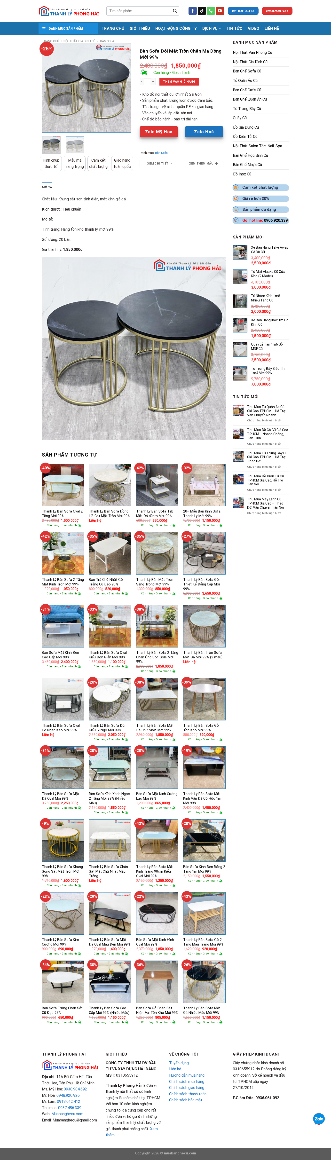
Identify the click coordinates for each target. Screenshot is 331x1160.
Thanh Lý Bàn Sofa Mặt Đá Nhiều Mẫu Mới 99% (202, 1010)
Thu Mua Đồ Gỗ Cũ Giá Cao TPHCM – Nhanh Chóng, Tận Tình (267, 434)
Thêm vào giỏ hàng (179, 81)
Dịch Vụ (210, 28)
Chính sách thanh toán (187, 1094)
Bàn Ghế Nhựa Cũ (247, 164)
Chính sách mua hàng (186, 1081)
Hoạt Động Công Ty (176, 28)
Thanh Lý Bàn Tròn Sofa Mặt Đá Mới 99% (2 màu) (202, 655)
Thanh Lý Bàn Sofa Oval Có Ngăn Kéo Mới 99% (61, 728)
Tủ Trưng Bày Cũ (247, 108)
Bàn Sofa (107, 41)
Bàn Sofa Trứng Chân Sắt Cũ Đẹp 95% (62, 1010)
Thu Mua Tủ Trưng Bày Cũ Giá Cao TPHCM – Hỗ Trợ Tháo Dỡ (267, 457)
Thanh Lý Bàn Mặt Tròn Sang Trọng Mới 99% (154, 582)
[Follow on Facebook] (193, 11)
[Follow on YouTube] (220, 11)
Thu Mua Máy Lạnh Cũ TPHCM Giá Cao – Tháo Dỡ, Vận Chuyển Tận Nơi (265, 503)
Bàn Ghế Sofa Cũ (247, 71)
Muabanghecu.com (67, 1114)
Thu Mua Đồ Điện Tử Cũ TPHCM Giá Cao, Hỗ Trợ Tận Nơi (265, 480)
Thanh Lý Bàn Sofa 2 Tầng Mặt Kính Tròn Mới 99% (63, 582)
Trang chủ (50, 41)
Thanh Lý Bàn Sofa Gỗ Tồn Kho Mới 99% (201, 728)
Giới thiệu (140, 28)
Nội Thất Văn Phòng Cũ (252, 52)
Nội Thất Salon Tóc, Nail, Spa (257, 146)
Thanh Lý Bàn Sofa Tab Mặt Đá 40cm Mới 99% (154, 513)
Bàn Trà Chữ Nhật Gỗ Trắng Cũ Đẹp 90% (106, 582)
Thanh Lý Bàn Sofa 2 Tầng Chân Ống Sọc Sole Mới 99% (157, 657)
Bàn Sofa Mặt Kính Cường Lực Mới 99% (156, 796)
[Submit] (175, 11)
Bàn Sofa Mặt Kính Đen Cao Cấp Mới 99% (60, 655)
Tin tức (234, 28)
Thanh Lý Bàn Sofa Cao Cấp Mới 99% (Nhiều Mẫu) (109, 1010)
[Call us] (211, 11)
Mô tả (47, 187)
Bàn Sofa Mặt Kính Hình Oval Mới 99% (155, 942)
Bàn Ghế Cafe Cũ (247, 90)
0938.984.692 (75, 1089)
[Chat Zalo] (319, 1118)
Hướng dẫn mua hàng (187, 1075)
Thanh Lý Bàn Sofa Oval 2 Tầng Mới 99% (62, 513)
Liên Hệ (272, 28)
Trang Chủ (113, 28)
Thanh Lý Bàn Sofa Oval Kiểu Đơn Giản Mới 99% (108, 655)
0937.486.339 (69, 1107)
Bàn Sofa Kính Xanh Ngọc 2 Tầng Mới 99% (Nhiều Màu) (109, 798)
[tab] (47, 187)
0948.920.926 (68, 1095)
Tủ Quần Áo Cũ (245, 80)
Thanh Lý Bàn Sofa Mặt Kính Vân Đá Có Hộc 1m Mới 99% (202, 798)
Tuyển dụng (179, 1063)
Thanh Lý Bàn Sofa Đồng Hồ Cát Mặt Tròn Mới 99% (109, 513)
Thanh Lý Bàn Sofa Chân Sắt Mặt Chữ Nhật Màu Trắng (108, 871)
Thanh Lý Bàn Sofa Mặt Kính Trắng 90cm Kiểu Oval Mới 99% (154, 871)
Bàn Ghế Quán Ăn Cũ (250, 99)
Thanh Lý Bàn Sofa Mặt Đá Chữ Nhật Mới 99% (154, 728)
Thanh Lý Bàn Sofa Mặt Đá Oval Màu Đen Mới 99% (109, 942)
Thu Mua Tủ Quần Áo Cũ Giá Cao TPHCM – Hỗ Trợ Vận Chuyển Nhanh (266, 411)
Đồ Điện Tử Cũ (245, 136)
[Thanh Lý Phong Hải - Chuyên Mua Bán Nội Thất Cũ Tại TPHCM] (69, 11)
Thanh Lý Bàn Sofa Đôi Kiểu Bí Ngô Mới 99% (107, 728)
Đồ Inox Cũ (242, 174)
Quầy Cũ (240, 118)
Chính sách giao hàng (186, 1087)
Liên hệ (175, 1069)
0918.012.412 (68, 1101)
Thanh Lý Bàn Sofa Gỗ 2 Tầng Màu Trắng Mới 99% (203, 942)
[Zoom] (48, 126)
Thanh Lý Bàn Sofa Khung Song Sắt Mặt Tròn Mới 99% (62, 871)
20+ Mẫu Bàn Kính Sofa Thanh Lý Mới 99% (202, 513)
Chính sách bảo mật (185, 1100)
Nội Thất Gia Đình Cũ (79, 41)
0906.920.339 (276, 220)
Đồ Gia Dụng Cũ (246, 127)
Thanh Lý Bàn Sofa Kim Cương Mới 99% (60, 942)
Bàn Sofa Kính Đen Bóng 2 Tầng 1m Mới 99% (204, 869)
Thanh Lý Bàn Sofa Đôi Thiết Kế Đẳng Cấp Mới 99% (201, 584)
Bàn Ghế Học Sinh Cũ (250, 155)
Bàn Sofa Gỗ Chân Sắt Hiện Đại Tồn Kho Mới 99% (157, 1010)
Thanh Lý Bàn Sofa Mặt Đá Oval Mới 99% (60, 796)
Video (254, 28)
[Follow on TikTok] (202, 11)
